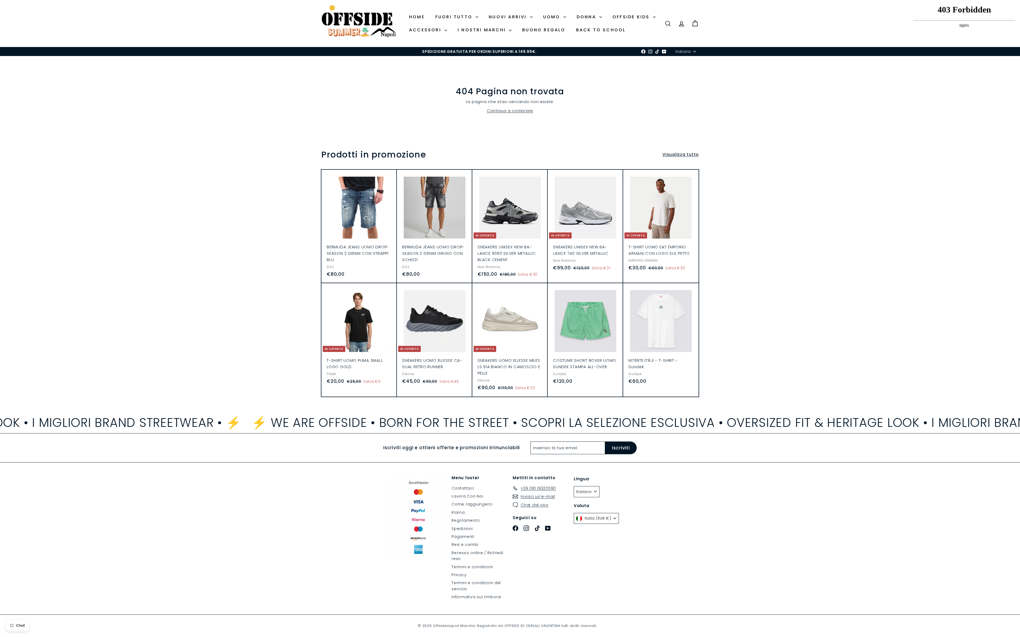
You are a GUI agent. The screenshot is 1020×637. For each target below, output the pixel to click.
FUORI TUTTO (454, 17)
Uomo (552, 17)
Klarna (458, 512)
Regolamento (466, 520)
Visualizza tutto (680, 154)
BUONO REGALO (543, 30)
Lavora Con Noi (467, 496)
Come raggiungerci (472, 504)
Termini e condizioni (472, 567)
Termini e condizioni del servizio (476, 585)
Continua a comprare (510, 110)
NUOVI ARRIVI (509, 17)
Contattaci (463, 488)
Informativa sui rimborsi (476, 597)
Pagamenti (463, 536)
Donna (587, 17)
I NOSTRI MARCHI (483, 30)
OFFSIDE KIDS (632, 17)
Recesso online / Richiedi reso (477, 555)
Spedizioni (462, 528)
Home (417, 17)
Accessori (426, 30)
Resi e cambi (465, 544)
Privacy (459, 574)
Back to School (601, 30)
